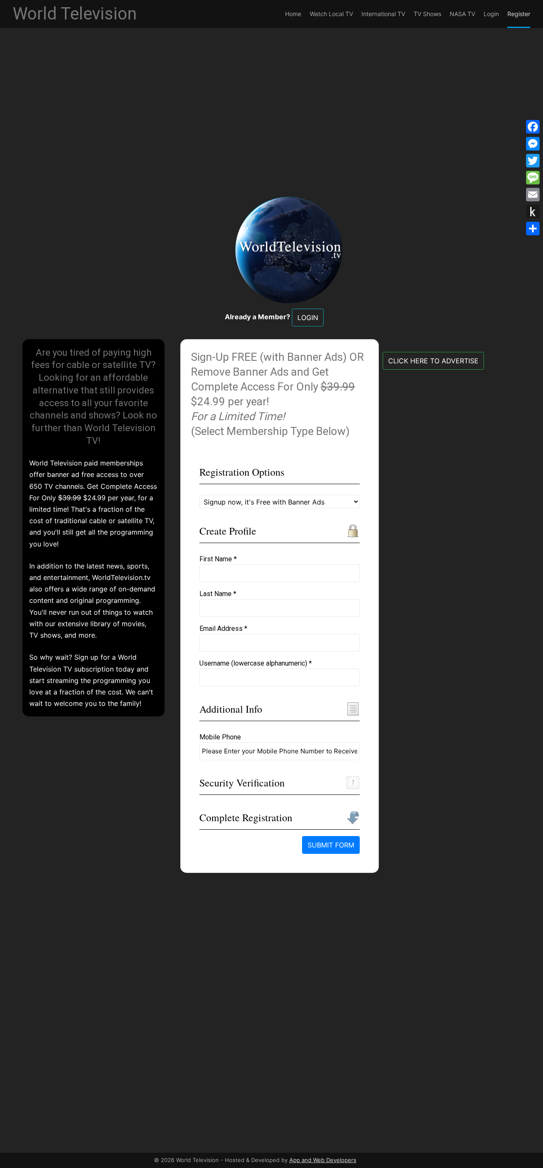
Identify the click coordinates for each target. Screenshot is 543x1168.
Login (491, 13)
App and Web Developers (322, 1160)
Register (518, 13)
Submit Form (331, 845)
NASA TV (462, 13)
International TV (383, 13)
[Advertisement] (254, 79)
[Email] (532, 194)
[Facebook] (532, 126)
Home (293, 13)
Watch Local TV (331, 13)
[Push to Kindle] (532, 211)
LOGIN (307, 317)
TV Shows (427, 13)
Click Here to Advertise (433, 361)
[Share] (532, 228)
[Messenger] (532, 143)
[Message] (532, 177)
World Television (75, 14)
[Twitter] (532, 160)
